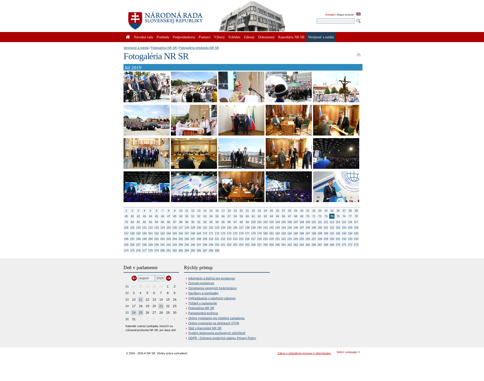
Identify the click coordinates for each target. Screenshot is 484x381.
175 (235, 233)
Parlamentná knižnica (203, 313)
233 (350, 238)
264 (301, 244)
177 (247, 233)
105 (283, 222)
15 (211, 210)
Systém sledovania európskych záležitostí (216, 333)
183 (283, 233)
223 (289, 238)
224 (295, 238)
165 (174, 233)
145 (289, 227)
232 (344, 238)
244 (180, 244)
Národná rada (143, 37)
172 (217, 233)
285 (193, 250)
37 (344, 210)
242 (168, 244)
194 (350, 233)
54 (211, 216)
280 (162, 250)
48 (174, 216)
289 (217, 250)
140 (259, 227)
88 (180, 222)
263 (295, 244)
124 (162, 227)
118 (126, 227)
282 (174, 250)
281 (168, 250)
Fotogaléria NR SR (164, 48)
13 (198, 210)
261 (283, 244)
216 (247, 238)
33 (319, 210)
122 (150, 227)
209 (205, 238)
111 (320, 222)
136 (235, 227)
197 (132, 238)
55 (217, 216)
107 (295, 222)
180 (265, 233)
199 (144, 238)
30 (301, 210)
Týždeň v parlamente (202, 303)
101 (259, 222)
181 (271, 233)
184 (289, 233)
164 (168, 233)
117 (356, 222)
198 (138, 238)
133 (217, 227)
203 (168, 238)
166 (180, 233)
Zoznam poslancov (201, 283)
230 (332, 238)
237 (138, 244)
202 (162, 238)
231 (338, 238)
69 (301, 216)
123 (156, 227)
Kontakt (330, 14)
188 (314, 233)
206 (187, 238)
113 (332, 222)
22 (253, 210)
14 (204, 210)
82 (144, 222)
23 (259, 210)
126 (174, 227)
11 (186, 210)
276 (138, 250)
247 (199, 244)
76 (344, 216)
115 (344, 222)
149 (314, 227)
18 (229, 210)
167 (187, 233)
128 (187, 227)
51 (192, 216)
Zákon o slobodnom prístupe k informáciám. (304, 353)
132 (211, 227)
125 (168, 227)
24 (265, 210)
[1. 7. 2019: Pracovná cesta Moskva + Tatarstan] (241, 134)
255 (247, 244)
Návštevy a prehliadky (203, 293)
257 (259, 244)
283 (180, 250)
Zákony (249, 37)
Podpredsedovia (184, 37)
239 (150, 244)
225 (301, 238)
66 (283, 216)
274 (126, 250)
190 (326, 233)
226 (308, 238)
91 (198, 222)
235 (126, 244)
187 (308, 233)
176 (241, 233)
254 (241, 244)
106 (289, 222)
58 (235, 216)
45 (156, 216)
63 (265, 216)
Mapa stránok (345, 14)
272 (350, 244)
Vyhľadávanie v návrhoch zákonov (212, 298)
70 (307, 216)
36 (338, 210)
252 (229, 244)
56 (223, 216)
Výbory (219, 37)
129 (193, 227)
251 (223, 244)
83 (150, 222)
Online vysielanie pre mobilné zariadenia (216, 318)
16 (217, 210)
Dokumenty (266, 37)
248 (205, 244)
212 (223, 238)
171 (211, 233)
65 (277, 216)
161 (150, 233)
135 (229, 227)
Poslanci (204, 37)
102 (265, 222)
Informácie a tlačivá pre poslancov (211, 278)
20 (241, 210)
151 (326, 227)
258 (265, 244)
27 (283, 210)
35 (332, 210)
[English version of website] (358, 14)
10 (180, 210)
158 (132, 233)
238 (144, 244)
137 (241, 227)
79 (126, 222)
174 (229, 233)
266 (314, 244)
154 (344, 227)
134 (223, 227)
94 (217, 222)
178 (253, 233)
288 (211, 250)
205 (180, 238)
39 (356, 210)
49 (180, 216)
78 (356, 216)
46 (162, 216)
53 (204, 216)
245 (187, 244)
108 (301, 222)
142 (271, 227)
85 (162, 222)
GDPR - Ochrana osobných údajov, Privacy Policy (222, 338)
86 (168, 222)
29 (295, 210)
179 (259, 233)
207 (193, 238)
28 (289, 210)
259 (271, 244)
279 (156, 250)
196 (126, 238)
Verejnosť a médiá (136, 48)
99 (247, 222)
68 (295, 216)
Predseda (163, 37)
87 (174, 222)
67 (289, 216)
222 (283, 238)
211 (217, 238)
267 (320, 244)
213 (229, 238)
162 (156, 233)
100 (253, 222)
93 (211, 222)
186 (301, 233)
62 (259, 216)
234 (356, 238)
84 (156, 222)
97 (235, 222)
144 (283, 227)
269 (332, 244)
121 (144, 227)
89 (186, 222)
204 (174, 238)
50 (186, 216)
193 (344, 233)
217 (253, 238)
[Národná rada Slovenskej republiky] (181, 17)
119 (132, 227)
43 (144, 216)
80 (132, 222)
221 (277, 238)
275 (132, 250)
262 (289, 244)
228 (320, 238)
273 (356, 244)
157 (126, 233)
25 (271, 210)
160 (144, 233)
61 (253, 216)
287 (205, 250)
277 (144, 250)
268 (326, 244)
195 (356, 233)
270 (338, 244)
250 (217, 244)
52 (198, 216)
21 (247, 210)
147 (301, 227)
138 (247, 227)
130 (199, 227)
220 (271, 238)
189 (320, 233)
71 (313, 216)
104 (277, 222)
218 (259, 238)
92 (204, 222)
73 (325, 216)
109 (308, 222)
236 (132, 244)
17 (223, 210)
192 (338, 233)
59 (241, 216)
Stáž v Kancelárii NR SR (205, 328)
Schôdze (234, 37)
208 (199, 238)
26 (277, 210)
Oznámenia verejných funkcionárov (212, 288)
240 (156, 244)
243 (174, 244)
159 (138, 233)
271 (344, 244)
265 (308, 244)
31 (307, 210)
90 (192, 222)
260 (277, 244)
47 (168, 216)
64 (271, 216)
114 (338, 222)
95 (223, 222)
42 (138, 216)
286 (199, 250)
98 (241, 222)
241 (162, 244)
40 (126, 216)
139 (253, 227)
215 (241, 238)
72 (319, 216)
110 (314, 222)
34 (325, 210)
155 (350, 227)
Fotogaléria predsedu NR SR (199, 48)
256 (253, 244)
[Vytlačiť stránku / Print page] (358, 53)
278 (150, 250)
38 (350, 210)
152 (332, 227)
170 (205, 233)
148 (308, 227)
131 (205, 227)
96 (229, 222)
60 (247, 216)
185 (295, 233)
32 (313, 210)
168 (193, 233)
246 (193, 244)
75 (338, 216)
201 (156, 238)
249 (211, 244)
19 (235, 210)
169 (199, 233)
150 (320, 227)
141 (265, 227)
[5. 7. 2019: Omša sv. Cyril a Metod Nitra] (147, 101)
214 (235, 238)
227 (314, 238)
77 (350, 216)
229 (326, 238)
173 (223, 233)
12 (192, 210)
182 (277, 233)
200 (150, 238)
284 (187, 250)
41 (132, 216)
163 (162, 233)
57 (229, 216)
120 (138, 227)
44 (150, 216)
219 (265, 238)
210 (211, 238)
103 (271, 222)
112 (326, 222)
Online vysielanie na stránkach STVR (213, 323)
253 (235, 244)
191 (332, 233)
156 (356, 227)
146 (295, 227)
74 (332, 216)
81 (138, 222)
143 (277, 227)
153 (338, 227)
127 (180, 227)
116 (350, 222)
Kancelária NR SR (291, 37)
